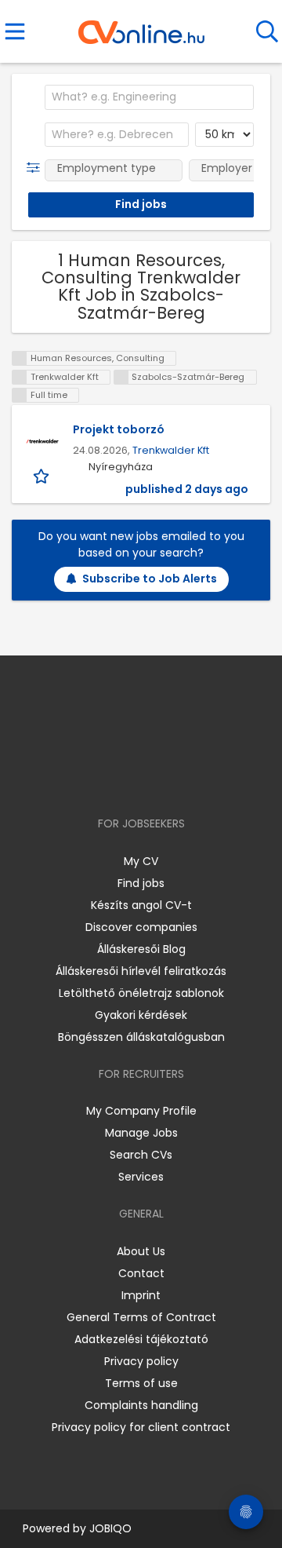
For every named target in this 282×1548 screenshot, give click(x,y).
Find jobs (141, 883)
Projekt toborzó (118, 429)
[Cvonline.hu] (141, 27)
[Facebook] (105, 778)
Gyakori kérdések (141, 1015)
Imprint (141, 1295)
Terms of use (141, 1383)
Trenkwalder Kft (170, 450)
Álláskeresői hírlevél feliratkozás (141, 971)
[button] (36, 168)
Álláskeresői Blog (141, 949)
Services (141, 1177)
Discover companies (141, 927)
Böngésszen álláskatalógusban (141, 1037)
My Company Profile (141, 1111)
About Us (141, 1251)
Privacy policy (141, 1361)
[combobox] (149, 97)
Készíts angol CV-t (141, 905)
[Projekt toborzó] (42, 441)
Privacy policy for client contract (141, 1427)
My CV (141, 861)
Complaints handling (141, 1405)
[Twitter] (180, 778)
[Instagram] (131, 778)
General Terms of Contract (141, 1317)
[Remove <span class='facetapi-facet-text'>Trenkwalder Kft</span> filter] (20, 377)
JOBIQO (110, 1528)
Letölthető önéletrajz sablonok (141, 993)
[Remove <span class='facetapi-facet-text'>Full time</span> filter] (20, 395)
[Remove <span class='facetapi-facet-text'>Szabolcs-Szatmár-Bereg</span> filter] (121, 377)
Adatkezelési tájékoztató (141, 1339)
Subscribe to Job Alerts (149, 578)
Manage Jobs (141, 1133)
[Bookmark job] (42, 475)
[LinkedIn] (157, 778)
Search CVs (141, 1155)
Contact (141, 1273)
